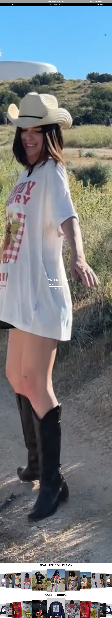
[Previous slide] (3, 580)
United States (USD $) (95, 1)
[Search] (104, 1)
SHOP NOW (5, 584)
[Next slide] (108, 580)
